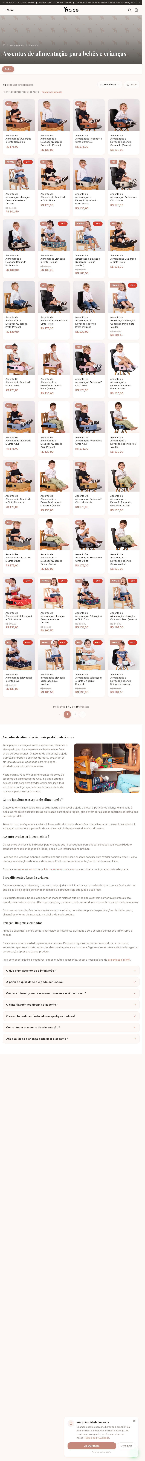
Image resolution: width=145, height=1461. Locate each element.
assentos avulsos (28, 869)
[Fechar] (134, 1421)
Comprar (14, 128)
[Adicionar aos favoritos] (30, 128)
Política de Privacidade (96, 1437)
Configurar (126, 1445)
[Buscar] (129, 10)
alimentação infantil (119, 959)
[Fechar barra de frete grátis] (139, 2)
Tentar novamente (51, 91)
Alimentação (17, 45)
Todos (8, 69)
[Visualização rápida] (24, 128)
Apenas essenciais (101, 1452)
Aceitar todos (92, 1445)
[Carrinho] (136, 10)
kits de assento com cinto (59, 869)
